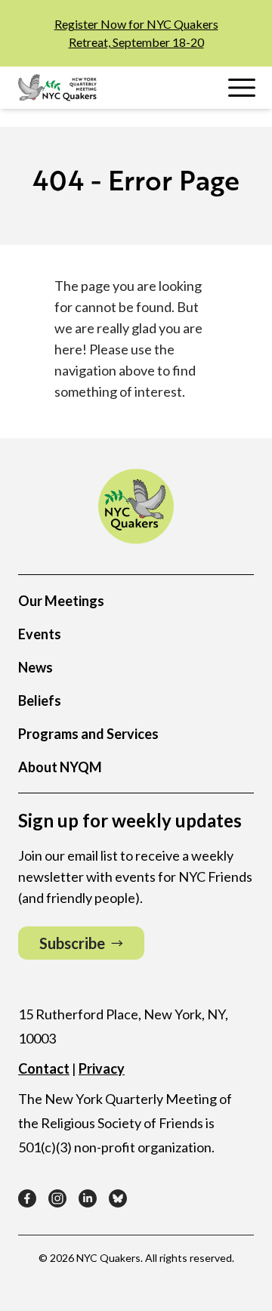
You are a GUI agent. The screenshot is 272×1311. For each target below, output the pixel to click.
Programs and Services (88, 733)
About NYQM (60, 767)
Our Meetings (61, 600)
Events (39, 634)
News (35, 667)
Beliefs (39, 700)
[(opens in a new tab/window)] (27, 1198)
